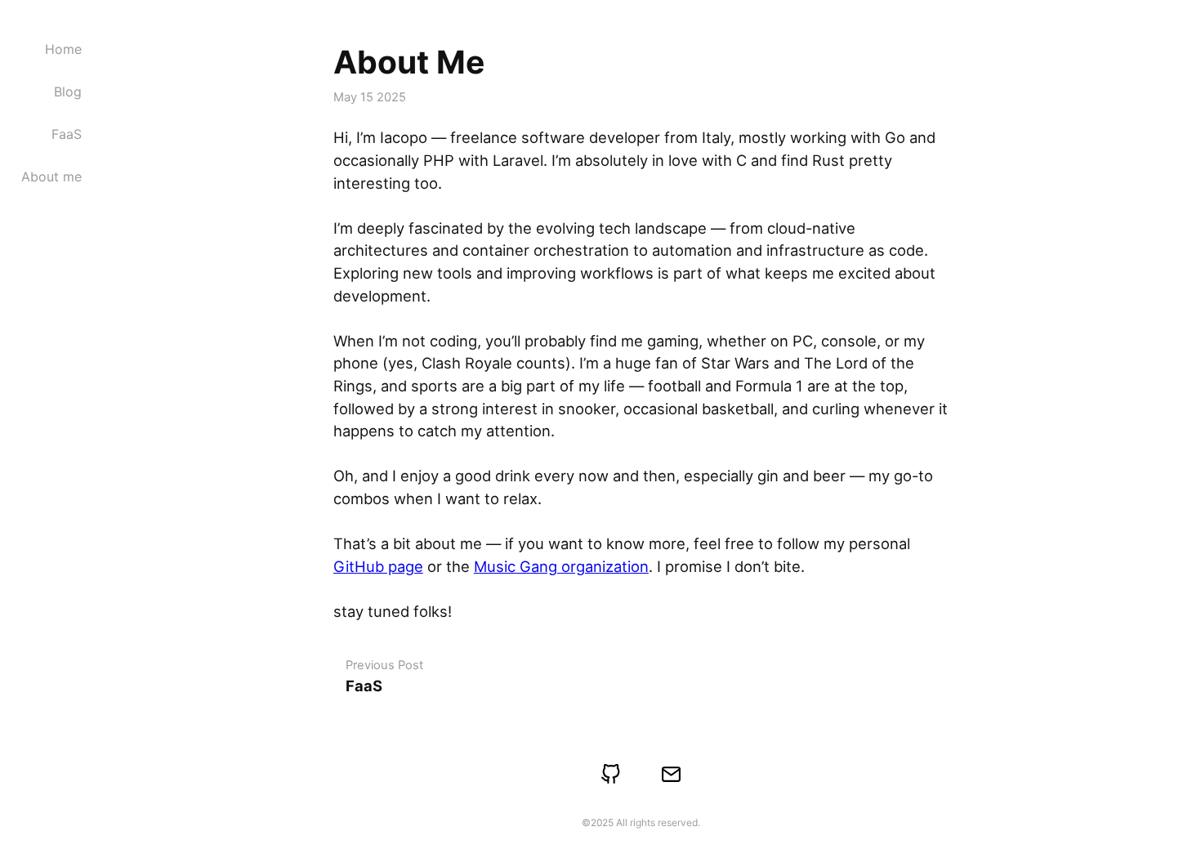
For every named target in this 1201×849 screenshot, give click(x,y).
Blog (68, 91)
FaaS (66, 134)
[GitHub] (611, 774)
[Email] (671, 774)
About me (51, 176)
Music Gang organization (561, 566)
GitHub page (378, 566)
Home (63, 49)
